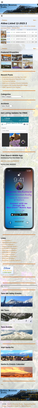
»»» (2, 384)
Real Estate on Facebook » (10, 248)
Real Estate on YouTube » (9, 256)
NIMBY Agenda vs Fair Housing (11, 87)
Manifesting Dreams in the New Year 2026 (14, 77)
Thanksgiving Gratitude (8, 81)
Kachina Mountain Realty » (10, 246)
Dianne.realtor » (6, 240)
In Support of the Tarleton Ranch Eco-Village (15, 85)
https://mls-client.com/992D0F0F (10, 161)
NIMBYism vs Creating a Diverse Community (15, 83)
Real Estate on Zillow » (8, 258)
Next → (35, 20)
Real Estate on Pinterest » (9, 250)
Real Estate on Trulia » (8, 254)
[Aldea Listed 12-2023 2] (19, 37)
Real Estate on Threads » (9, 252)
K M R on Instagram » (8, 244)
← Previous (4, 20)
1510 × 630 (23, 26)
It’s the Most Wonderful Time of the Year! (13, 79)
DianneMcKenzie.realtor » (9, 242)
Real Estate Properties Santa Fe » (12, 260)
